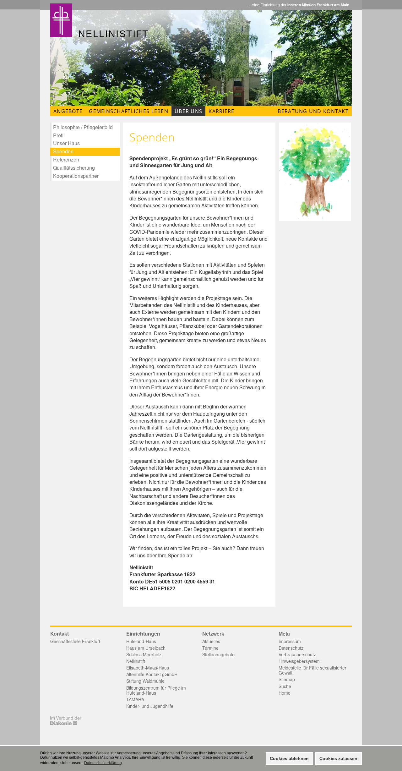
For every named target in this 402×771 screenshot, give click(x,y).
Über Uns (188, 111)
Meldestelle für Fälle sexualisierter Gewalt (312, 670)
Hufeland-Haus (141, 641)
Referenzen (66, 159)
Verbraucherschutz (297, 654)
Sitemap (287, 679)
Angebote (68, 111)
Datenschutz (291, 647)
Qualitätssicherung (74, 167)
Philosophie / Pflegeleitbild (83, 127)
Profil (59, 135)
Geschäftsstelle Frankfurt (75, 641)
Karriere (221, 111)
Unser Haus (66, 143)
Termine (210, 647)
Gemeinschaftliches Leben (128, 111)
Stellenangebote (218, 654)
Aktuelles (211, 641)
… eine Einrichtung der (298, 5)
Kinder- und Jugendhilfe (149, 705)
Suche (285, 686)
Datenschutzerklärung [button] (103, 763)
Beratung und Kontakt (313, 111)
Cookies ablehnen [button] (289, 758)
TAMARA (135, 699)
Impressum (290, 641)
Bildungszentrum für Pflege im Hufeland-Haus (156, 690)
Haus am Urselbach (146, 647)
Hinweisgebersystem (299, 661)
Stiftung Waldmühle (145, 680)
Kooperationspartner (76, 175)
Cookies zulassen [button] (338, 758)
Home (285, 692)
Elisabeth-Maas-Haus (147, 667)
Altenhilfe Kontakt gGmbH (151, 674)
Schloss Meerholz (143, 654)
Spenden (63, 151)
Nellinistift (135, 661)
